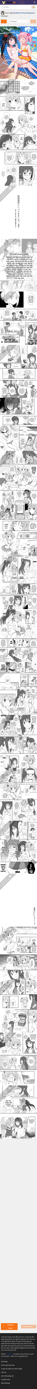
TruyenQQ (9, 1354)
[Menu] (34, 2)
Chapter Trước (10, 1326)
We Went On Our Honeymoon (23, 13)
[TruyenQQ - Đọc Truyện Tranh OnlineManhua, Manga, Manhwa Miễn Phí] (16, 2)
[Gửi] (34, 7)
